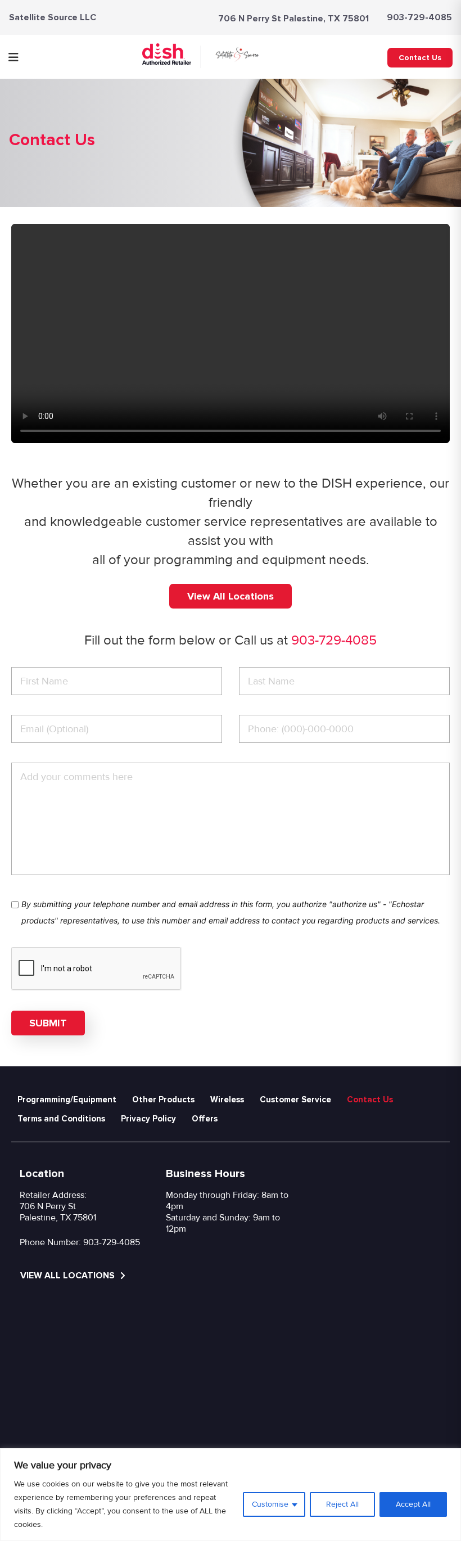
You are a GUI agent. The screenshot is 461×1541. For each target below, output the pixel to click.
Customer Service (295, 1099)
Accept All (413, 1504)
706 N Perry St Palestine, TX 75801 (293, 18)
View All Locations (230, 596)
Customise (270, 1504)
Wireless (227, 1099)
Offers (205, 1119)
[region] (230, 1494)
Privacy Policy (148, 1119)
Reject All (342, 1504)
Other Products (163, 1099)
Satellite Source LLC (52, 17)
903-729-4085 (419, 17)
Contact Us (420, 57)
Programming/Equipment (66, 1099)
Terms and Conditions (61, 1119)
